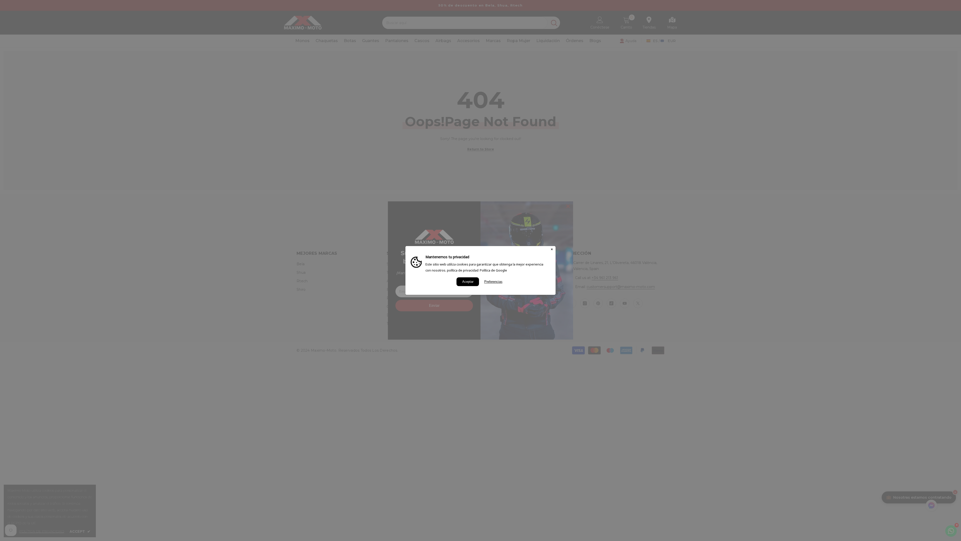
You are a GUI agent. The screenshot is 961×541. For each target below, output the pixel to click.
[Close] (551, 249)
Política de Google (493, 270)
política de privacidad (462, 270)
